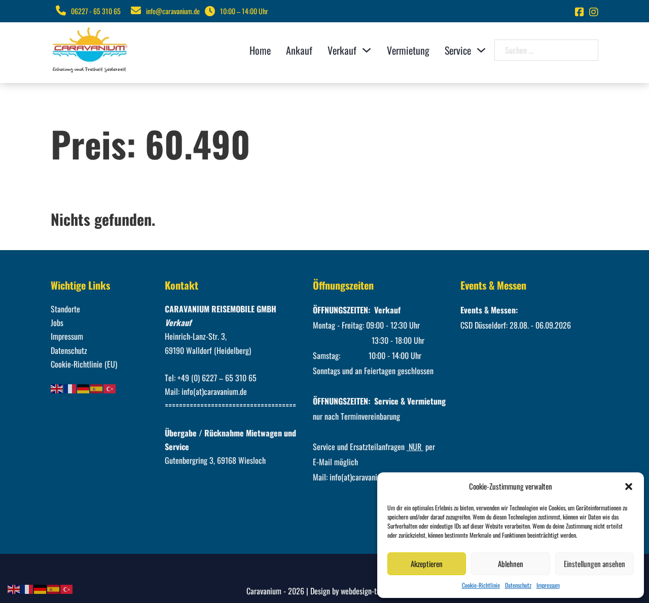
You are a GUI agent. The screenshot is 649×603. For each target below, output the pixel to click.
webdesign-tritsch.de (372, 591)
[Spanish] (96, 388)
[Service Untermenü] (481, 50)
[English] (57, 388)
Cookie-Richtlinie (481, 585)
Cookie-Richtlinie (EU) (84, 364)
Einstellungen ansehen (594, 563)
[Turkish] (110, 388)
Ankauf (299, 50)
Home (260, 50)
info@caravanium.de (173, 11)
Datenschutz (518, 585)
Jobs (57, 322)
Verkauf (342, 50)
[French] (70, 388)
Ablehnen (510, 563)
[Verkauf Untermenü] (367, 50)
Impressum (548, 585)
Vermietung (408, 50)
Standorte (65, 309)
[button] (629, 486)
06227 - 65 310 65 (96, 11)
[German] (83, 388)
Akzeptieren (427, 563)
